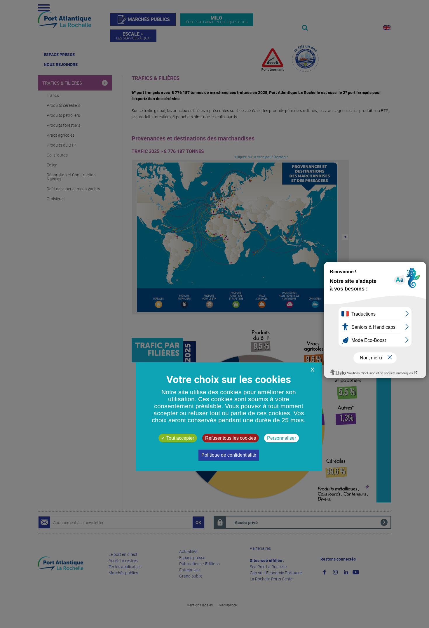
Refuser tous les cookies (230, 438)
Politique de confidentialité (228, 455)
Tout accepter (179, 438)
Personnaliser (281, 438)
